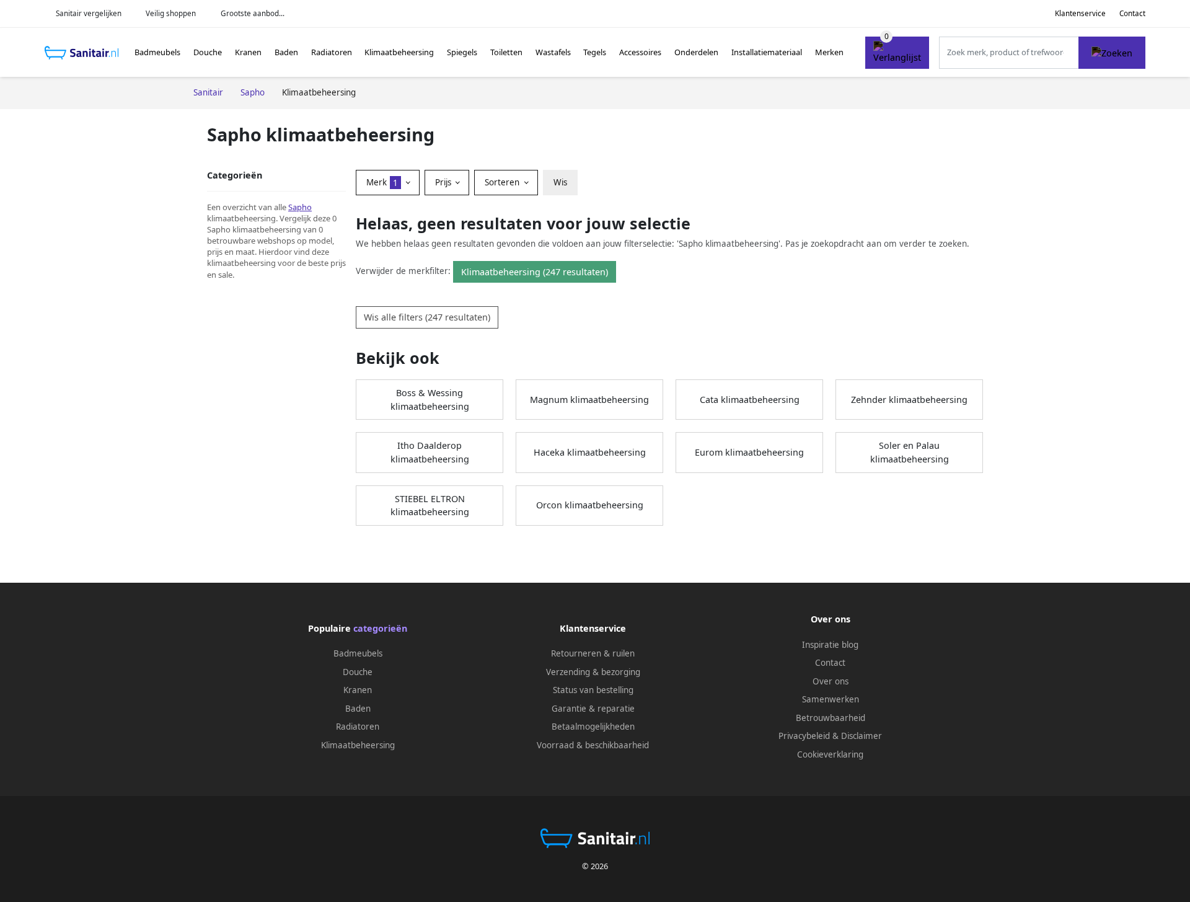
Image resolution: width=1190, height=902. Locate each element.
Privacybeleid (804, 735)
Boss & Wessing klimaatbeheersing (429, 399)
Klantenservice (1080, 13)
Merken (829, 52)
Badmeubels (157, 52)
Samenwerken (830, 699)
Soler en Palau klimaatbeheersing (909, 452)
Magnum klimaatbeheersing (589, 399)
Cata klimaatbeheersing (750, 399)
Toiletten (506, 52)
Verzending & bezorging (593, 672)
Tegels (594, 52)
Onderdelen (696, 52)
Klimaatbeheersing (399, 52)
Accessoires (640, 52)
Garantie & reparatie (593, 708)
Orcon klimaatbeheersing (589, 505)
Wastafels (553, 52)
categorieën (380, 628)
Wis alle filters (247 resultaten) (427, 317)
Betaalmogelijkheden (593, 726)
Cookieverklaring (830, 754)
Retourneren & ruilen (593, 653)
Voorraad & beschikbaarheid (593, 745)
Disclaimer (861, 735)
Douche (207, 52)
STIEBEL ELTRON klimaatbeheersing (429, 505)
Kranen (248, 52)
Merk (382, 182)
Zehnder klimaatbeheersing (909, 399)
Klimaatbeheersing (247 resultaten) (534, 272)
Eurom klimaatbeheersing (749, 452)
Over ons (830, 681)
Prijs (444, 182)
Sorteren (503, 182)
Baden (286, 52)
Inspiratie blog (830, 644)
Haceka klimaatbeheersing (590, 452)
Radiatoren (331, 52)
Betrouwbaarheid (830, 717)
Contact (1132, 13)
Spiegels (462, 52)
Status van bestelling (593, 690)
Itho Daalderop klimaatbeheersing (429, 452)
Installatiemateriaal (766, 52)
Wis (560, 182)
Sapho (300, 207)
